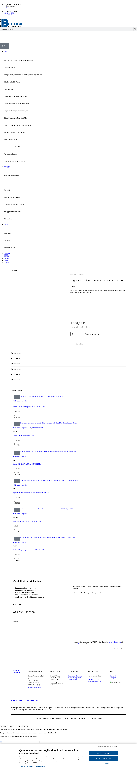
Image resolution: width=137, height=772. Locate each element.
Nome (75, 615)
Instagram (113, 678)
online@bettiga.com (34, 687)
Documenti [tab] (15, 364)
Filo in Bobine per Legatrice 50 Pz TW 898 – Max (29, 407)
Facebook (113, 676)
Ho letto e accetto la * (85, 633)
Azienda (77, 613)
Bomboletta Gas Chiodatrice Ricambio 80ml (27, 521)
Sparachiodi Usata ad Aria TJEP (23, 435)
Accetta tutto (103, 753)
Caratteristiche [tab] (17, 358)
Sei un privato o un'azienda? (82, 608)
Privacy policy (72, 679)
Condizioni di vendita (75, 676)
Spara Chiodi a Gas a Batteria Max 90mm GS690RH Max (31, 492)
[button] (17, 397)
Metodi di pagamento (74, 678)
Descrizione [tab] (16, 353)
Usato (29, 428)
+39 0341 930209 (24, 612)
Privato (77, 611)
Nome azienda (77, 624)
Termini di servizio (78, 644)
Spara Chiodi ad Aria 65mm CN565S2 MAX (27, 464)
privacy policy (91, 633)
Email (75, 599)
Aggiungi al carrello (92, 334)
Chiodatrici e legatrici (78, 274)
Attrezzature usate (37, 428)
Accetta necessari (103, 758)
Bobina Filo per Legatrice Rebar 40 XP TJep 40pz (29, 550)
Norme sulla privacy (114, 642)
